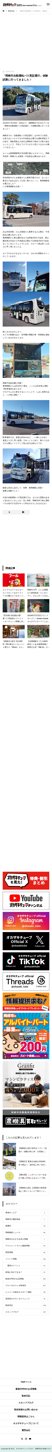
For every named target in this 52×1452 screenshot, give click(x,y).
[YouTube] (30, 1438)
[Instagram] (26, 1438)
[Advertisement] (26, 45)
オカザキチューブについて (26, 1423)
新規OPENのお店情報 (26, 1389)
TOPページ (26, 1382)
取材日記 (26, 1395)
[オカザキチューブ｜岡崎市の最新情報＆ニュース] (23, 4)
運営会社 (26, 1430)
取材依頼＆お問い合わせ (26, 1409)
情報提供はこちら (26, 1416)
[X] (22, 1438)
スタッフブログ (26, 1402)
